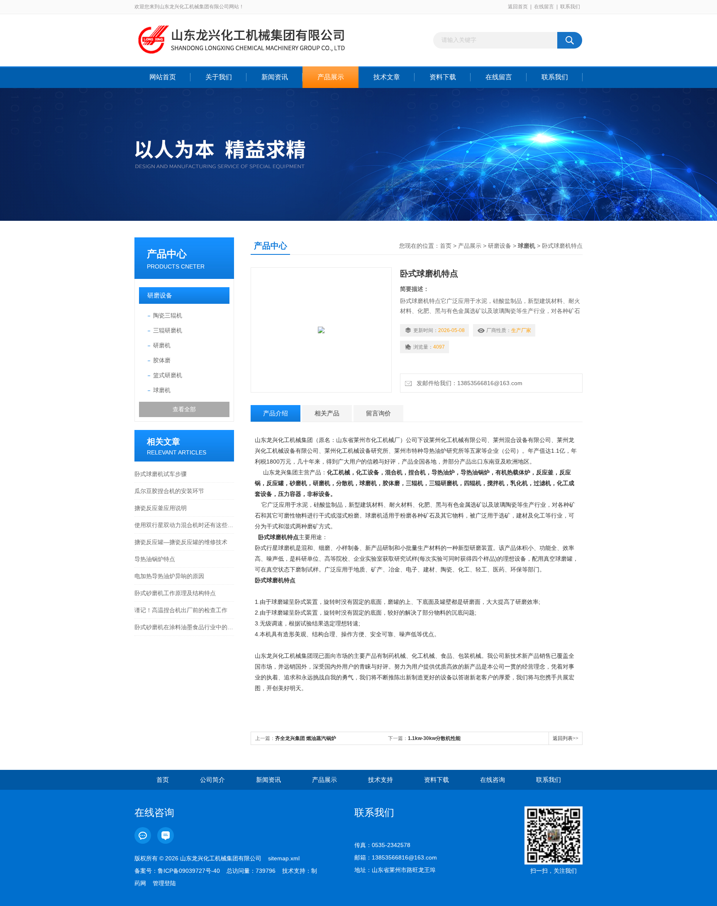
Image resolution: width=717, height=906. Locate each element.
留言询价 (378, 413)
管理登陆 (164, 883)
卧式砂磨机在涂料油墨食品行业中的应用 (184, 627)
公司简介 (212, 779)
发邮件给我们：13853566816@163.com (467, 383)
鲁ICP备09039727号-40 (189, 870)
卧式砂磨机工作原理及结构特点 (175, 593)
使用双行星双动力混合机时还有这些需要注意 (184, 525)
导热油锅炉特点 (154, 559)
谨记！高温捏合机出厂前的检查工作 (180, 610)
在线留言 (544, 7)
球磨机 (162, 390)
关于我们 (218, 77)
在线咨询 (492, 779)
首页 (445, 245)
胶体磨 (162, 360)
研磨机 (162, 345)
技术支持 (380, 779)
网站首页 (162, 77)
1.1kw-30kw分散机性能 (434, 738)
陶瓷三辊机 (167, 315)
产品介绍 (275, 413)
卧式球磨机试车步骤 (160, 474)
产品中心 (167, 253)
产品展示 (330, 77)
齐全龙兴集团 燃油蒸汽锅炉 (305, 738)
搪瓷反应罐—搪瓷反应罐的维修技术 (180, 542)
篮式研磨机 (167, 375)
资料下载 (442, 77)
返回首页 (518, 7)
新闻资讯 (274, 77)
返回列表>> (565, 738)
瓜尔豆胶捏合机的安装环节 (169, 491)
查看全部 (184, 409)
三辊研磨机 (167, 330)
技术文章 (386, 77)
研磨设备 (159, 295)
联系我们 (570, 7)
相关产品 (327, 413)
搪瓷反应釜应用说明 (160, 508)
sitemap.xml (284, 858)
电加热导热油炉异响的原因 (169, 576)
